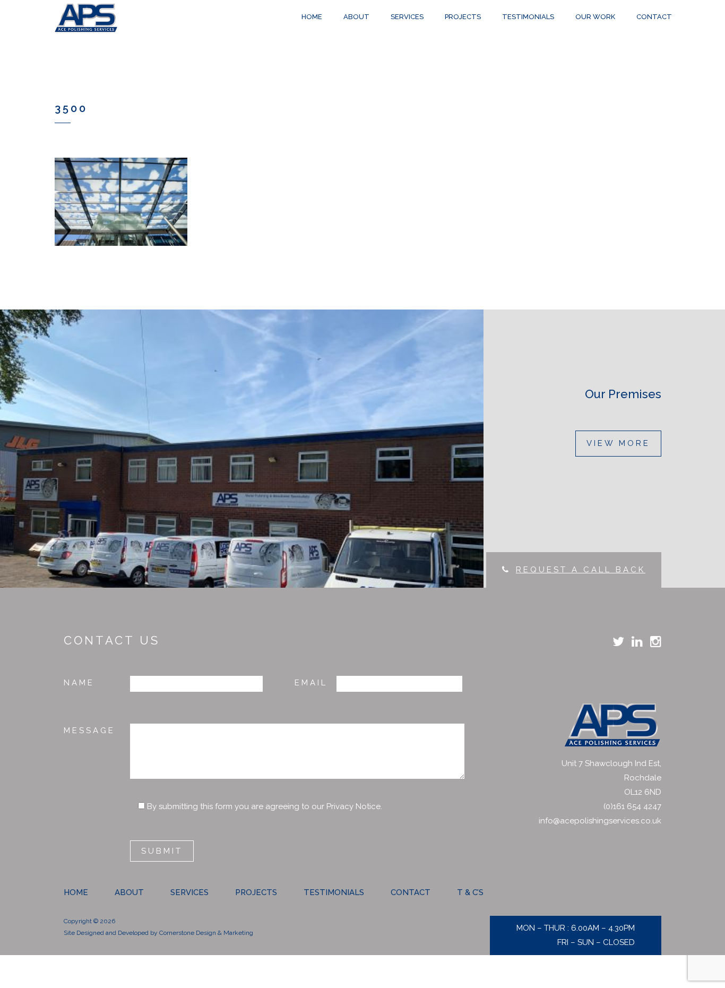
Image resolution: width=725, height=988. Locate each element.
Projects (256, 892)
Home (76, 892)
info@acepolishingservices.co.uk (600, 821)
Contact (410, 892)
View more (618, 443)
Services (189, 892)
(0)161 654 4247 (632, 806)
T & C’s (470, 892)
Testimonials (334, 892)
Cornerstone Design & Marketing (206, 933)
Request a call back (580, 569)
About (129, 892)
